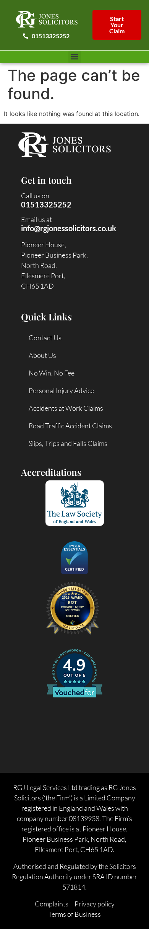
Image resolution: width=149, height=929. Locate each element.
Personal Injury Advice (61, 390)
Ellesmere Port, (43, 275)
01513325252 (46, 204)
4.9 (74, 665)
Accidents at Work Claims (66, 408)
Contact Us (45, 337)
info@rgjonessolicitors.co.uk (68, 228)
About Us (42, 355)
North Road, (39, 265)
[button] (74, 57)
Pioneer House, (43, 244)
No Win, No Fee (51, 373)
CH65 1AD (37, 286)
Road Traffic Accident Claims (70, 425)
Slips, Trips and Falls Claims (68, 443)
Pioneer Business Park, (54, 255)
